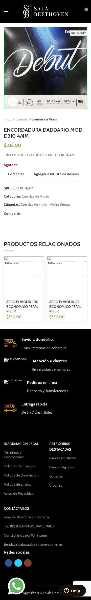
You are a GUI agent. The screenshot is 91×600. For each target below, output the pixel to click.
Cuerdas (21, 119)
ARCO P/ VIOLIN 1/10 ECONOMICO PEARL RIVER (22, 306)
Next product (84, 119)
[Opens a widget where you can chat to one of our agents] (72, 591)
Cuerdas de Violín (44, 119)
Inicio (8, 119)
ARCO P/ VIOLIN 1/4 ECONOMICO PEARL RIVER (65, 306)
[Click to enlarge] (13, 101)
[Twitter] (32, 213)
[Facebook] (26, 213)
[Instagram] (28, 563)
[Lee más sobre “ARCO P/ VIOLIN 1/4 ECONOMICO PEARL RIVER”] (80, 263)
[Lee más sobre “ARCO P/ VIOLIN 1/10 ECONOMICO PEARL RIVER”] (37, 263)
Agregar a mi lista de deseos (56, 174)
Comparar (16, 174)
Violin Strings (60, 204)
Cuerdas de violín (34, 204)
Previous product (74, 119)
